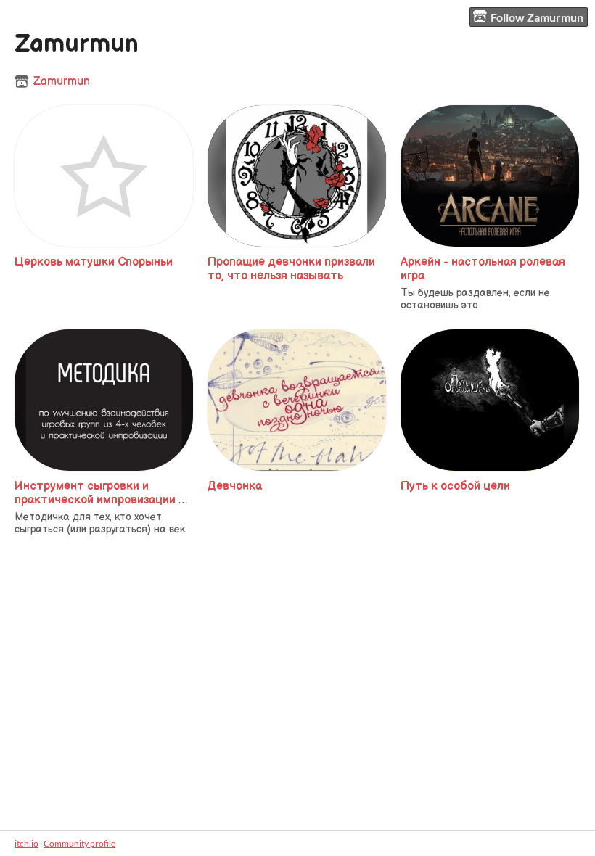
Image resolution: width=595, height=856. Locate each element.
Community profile (79, 843)
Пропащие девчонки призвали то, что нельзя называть (291, 269)
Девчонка (235, 486)
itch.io (26, 843)
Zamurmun (61, 82)
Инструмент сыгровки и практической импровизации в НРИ (100, 500)
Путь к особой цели (455, 486)
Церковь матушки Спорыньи (94, 262)
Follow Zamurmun (537, 17)
